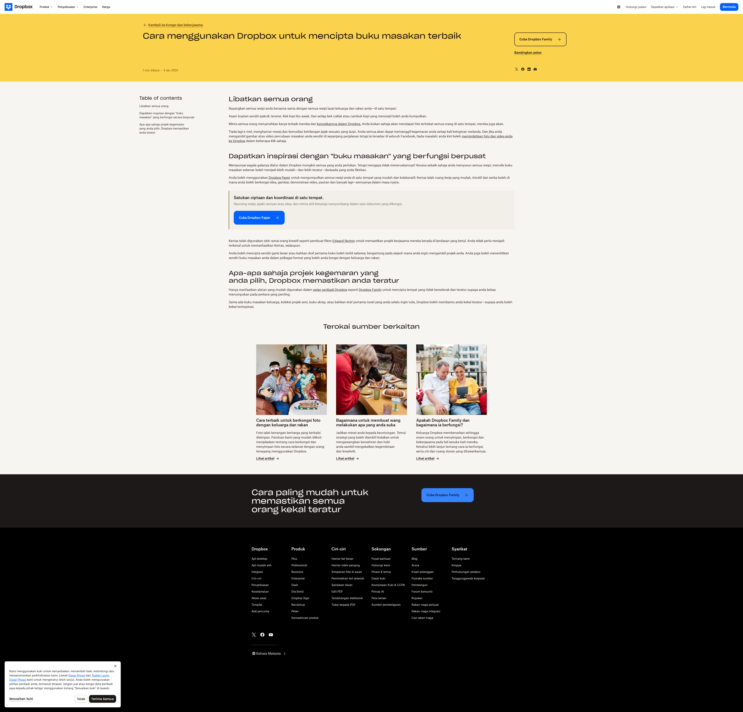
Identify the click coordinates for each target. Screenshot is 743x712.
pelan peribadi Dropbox (330, 290)
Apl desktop (259, 558)
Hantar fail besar (342, 558)
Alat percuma (260, 611)
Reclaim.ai (298, 604)
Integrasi (257, 571)
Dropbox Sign (300, 598)
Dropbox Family (370, 290)
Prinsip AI (378, 591)
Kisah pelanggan (423, 571)
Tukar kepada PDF (343, 604)
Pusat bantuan (381, 558)
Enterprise (298, 578)
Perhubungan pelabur (466, 571)
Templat (257, 604)
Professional (299, 565)
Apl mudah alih (262, 565)
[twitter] (516, 69)
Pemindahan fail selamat (347, 578)
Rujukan (417, 598)
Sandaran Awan (342, 585)
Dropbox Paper (279, 178)
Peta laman (379, 598)
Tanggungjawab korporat (468, 578)
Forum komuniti (422, 591)
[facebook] (522, 69)
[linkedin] (529, 69)
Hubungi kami (381, 565)
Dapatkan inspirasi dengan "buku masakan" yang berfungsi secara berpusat (166, 115)
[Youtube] (271, 635)
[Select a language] (618, 7)
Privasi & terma (381, 571)
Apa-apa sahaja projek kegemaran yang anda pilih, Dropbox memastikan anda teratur (164, 128)
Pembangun (420, 585)
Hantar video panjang (345, 565)
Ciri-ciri (256, 578)
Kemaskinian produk (304, 617)
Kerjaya (456, 565)
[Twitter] (254, 635)
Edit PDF (337, 591)
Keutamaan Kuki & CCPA (388, 585)
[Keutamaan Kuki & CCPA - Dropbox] (63, 684)
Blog (415, 558)
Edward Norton (343, 241)
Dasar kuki (378, 578)
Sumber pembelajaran (386, 604)
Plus (294, 558)
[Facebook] (262, 635)
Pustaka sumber (422, 578)
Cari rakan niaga (422, 617)
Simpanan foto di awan (346, 571)
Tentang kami (461, 558)
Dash (294, 585)
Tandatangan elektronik (347, 598)
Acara (415, 565)
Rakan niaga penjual (425, 604)
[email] (535, 69)
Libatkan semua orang (154, 106)
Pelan (295, 611)
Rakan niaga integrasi (426, 611)
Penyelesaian (260, 585)
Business (297, 571)
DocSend (297, 591)
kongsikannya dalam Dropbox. (339, 124)
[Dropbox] (21, 7)
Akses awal (259, 598)
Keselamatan (260, 591)
